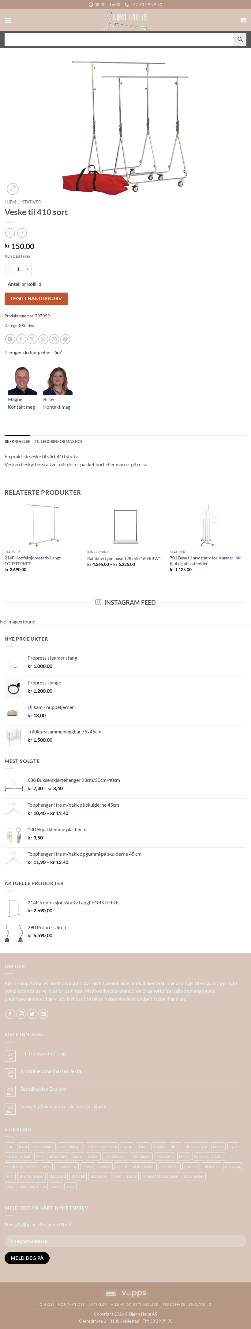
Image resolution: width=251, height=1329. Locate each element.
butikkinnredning (102, 1146)
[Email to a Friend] (54, 339)
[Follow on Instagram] (21, 1014)
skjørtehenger (31, 1176)
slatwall (78, 1176)
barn (23, 1146)
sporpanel (98, 1176)
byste (127, 1146)
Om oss (46, 1304)
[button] (8, 20)
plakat (121, 1166)
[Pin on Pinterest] (65, 339)
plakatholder (144, 1166)
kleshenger (141, 1156)
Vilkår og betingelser (135, 1304)
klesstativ (165, 1156)
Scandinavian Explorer (44, 1089)
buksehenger (70, 1146)
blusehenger (43, 1146)
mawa (87, 1166)
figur (233, 1146)
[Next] (246, 543)
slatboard (57, 1176)
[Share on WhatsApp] (10, 339)
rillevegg (232, 1166)
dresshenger (197, 1146)
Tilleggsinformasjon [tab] (59, 441)
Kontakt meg (21, 407)
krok (47, 1166)
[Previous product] (22, 232)
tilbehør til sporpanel (160, 1176)
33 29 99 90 (161, 1320)
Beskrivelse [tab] (17, 441)
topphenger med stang (26, 1186)
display (159, 1146)
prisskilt (191, 1166)
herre (77, 1156)
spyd (117, 1176)
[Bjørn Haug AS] (125, 20)
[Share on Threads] (43, 339)
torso (56, 1186)
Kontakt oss (71, 1304)
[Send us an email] (43, 1014)
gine (39, 1156)
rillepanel (211, 1166)
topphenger (194, 1176)
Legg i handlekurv (36, 298)
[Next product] (10, 232)
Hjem (10, 201)
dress (175, 1146)
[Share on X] (32, 339)
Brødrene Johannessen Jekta (51, 1071)
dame (143, 1146)
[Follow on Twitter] (32, 1014)
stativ (132, 1176)
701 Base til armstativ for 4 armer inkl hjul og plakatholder (206, 560)
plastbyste (169, 1166)
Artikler (97, 1304)
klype (184, 1156)
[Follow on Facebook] (10, 1014)
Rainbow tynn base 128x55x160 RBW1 (124, 558)
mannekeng (66, 1166)
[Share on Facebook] (21, 339)
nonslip (105, 1166)
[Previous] (4, 543)
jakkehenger (115, 1156)
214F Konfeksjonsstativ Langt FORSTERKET (33, 560)
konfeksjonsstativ (21, 1166)
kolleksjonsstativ (208, 1156)
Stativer (31, 201)
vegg (70, 1186)
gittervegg (58, 1156)
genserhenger (18, 1156)
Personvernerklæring (187, 1304)
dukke (218, 1146)
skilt (10, 1176)
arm (9, 1146)
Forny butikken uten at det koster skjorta (63, 1106)
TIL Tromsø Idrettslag (43, 1053)
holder (93, 1156)
